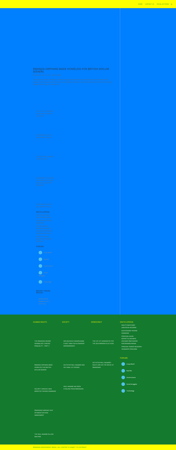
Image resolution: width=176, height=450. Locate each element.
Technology (47, 282)
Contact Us (149, 4)
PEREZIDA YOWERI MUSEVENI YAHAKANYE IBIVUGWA (44, 238)
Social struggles (131, 384)
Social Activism (163, 4)
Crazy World (47, 252)
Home (140, 4)
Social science (48, 266)
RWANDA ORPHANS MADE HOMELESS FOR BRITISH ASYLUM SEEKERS (71, 70)
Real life (46, 259)
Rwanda (37, 75)
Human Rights (56, 75)
